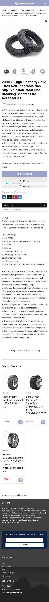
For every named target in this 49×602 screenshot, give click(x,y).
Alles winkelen (7, 566)
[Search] (45, 3)
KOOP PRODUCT (24, 174)
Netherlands (17, 183)
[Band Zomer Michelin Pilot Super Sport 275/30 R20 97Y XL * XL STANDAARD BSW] (36, 382)
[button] (46, 21)
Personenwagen (28, 10)
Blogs (4, 569)
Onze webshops (8, 573)
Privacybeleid (7, 586)
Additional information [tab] (12, 210)
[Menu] (3, 3)
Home (4, 10)
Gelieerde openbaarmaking (12, 593)
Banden (14, 10)
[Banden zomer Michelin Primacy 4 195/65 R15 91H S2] (13, 382)
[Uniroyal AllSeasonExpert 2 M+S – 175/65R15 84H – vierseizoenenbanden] (13, 440)
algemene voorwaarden (11, 589)
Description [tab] (8, 205)
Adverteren (6, 576)
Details (36, 164)
